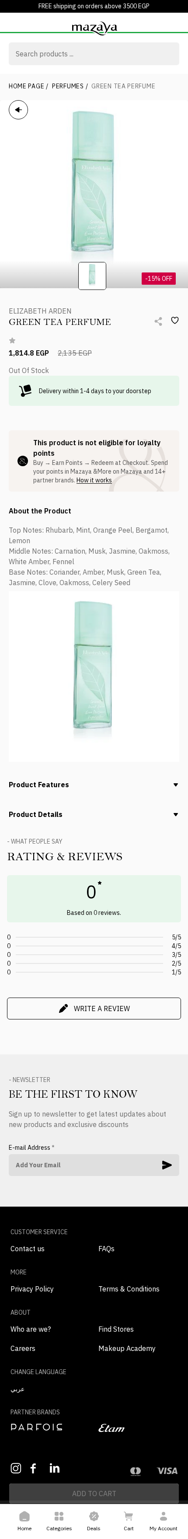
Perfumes (70, 86)
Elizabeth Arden (40, 311)
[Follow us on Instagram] (15, 1468)
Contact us (27, 1248)
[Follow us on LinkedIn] (55, 1468)
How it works (94, 480)
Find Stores (116, 1329)
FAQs (106, 1248)
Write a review (102, 1008)
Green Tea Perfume (123, 86)
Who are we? (30, 1329)
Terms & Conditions (129, 1288)
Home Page (29, 86)
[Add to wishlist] (175, 320)
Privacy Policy (32, 1288)
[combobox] (94, 54)
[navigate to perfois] (50, 1427)
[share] (158, 321)
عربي (17, 1389)
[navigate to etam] (138, 1428)
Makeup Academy (127, 1348)
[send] (167, 1165)
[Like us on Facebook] (35, 1468)
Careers (22, 1348)
